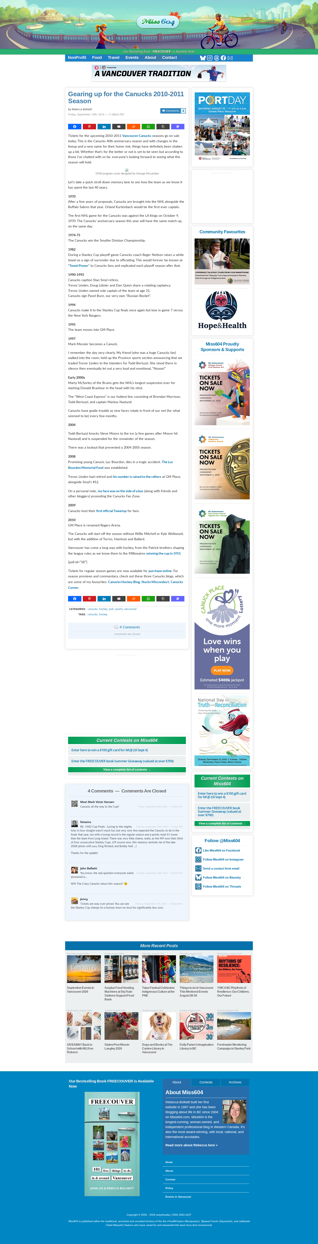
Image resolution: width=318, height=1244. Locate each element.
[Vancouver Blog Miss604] (159, 20)
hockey (103, 609)
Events (132, 57)
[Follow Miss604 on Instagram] (210, 58)
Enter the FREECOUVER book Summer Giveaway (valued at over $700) (122, 761)
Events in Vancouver (178, 1196)
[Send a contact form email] (230, 58)
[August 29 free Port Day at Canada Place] (222, 126)
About (150, 57)
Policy (169, 1188)
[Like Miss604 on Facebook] (223, 58)
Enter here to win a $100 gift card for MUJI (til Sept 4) (109, 750)
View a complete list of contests (125, 769)
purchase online (160, 571)
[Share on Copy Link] (163, 126)
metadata (127, 606)
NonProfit (77, 57)
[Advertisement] (127, 692)
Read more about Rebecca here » (191, 1145)
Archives (235, 1082)
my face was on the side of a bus (120, 491)
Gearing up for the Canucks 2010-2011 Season (126, 98)
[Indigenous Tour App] (222, 261)
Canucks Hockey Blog (124, 582)
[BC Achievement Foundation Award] (222, 390)
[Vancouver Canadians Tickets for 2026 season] (159, 73)
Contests (206, 1082)
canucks (93, 609)
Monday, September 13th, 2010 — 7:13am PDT (160, 827)
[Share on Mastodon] (177, 126)
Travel (113, 57)
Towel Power (78, 265)
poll (111, 609)
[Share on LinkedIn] (104, 126)
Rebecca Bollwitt (82, 109)
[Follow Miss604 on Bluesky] (203, 58)
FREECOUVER (162, 51)
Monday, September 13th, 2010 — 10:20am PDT (159, 904)
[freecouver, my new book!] (112, 1195)
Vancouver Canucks (136, 136)
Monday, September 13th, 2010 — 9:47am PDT (160, 873)
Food (97, 57)
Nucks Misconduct (155, 582)
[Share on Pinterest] (89, 126)
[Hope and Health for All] (222, 311)
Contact (169, 57)
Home (169, 1162)
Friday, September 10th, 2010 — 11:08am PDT (96, 114)
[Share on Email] (119, 126)
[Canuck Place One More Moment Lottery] (222, 634)
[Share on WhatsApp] (148, 126)
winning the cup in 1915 (163, 553)
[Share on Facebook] (74, 126)
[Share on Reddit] (133, 126)
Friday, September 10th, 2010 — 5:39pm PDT (161, 807)
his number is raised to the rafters (137, 477)
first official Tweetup (111, 511)
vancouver (130, 609)
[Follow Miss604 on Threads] (216, 58)
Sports (119, 609)
